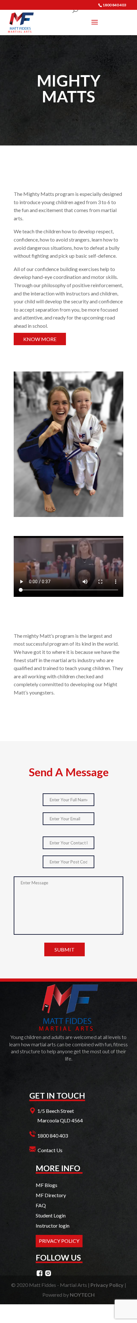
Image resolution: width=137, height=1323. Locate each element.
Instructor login (52, 1226)
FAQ (41, 1205)
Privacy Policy (107, 1285)
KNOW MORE (39, 339)
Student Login (51, 1215)
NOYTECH (82, 1295)
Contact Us (50, 1150)
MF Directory (51, 1195)
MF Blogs (46, 1185)
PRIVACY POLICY (59, 1241)
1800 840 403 (52, 1136)
